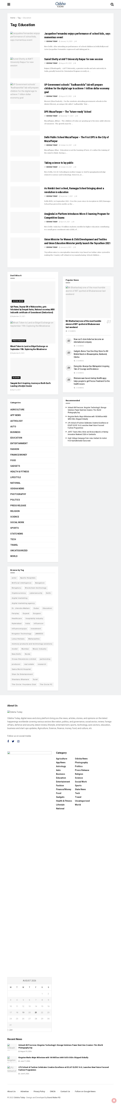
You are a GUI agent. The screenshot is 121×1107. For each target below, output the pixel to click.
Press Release (19, 341)
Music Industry (39, 649)
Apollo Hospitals (27, 578)
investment (36, 629)
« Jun (10, 1030)
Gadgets (15, 466)
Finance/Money (18, 455)
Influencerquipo (19, 629)
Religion (15, 511)
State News (16, 534)
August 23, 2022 (66, 96)
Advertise (25, 1091)
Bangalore (40, 583)
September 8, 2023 (18, 353)
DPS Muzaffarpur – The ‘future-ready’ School (67, 111)
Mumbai (25, 649)
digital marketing (19, 598)
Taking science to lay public (58, 162)
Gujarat (26, 613)
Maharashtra (34, 639)
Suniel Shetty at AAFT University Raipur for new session (73, 59)
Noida (27, 654)
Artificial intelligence (21, 583)
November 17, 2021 (67, 116)
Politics (15, 500)
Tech (13, 539)
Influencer (39, 623)
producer (16, 664)
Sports (14, 528)
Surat (35, 679)
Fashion (16, 377)
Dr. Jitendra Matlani (21, 608)
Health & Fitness (19, 471)
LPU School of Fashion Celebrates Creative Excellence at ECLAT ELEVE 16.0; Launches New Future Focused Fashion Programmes (88, 425)
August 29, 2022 (66, 63)
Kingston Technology (21, 634)
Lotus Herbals (18, 639)
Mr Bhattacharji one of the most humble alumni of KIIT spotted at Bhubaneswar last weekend (83, 324)
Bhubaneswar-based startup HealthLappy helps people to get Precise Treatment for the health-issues (92, 381)
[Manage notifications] (114, 1100)
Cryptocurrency (19, 593)
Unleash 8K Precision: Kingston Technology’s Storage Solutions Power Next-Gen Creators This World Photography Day (87, 410)
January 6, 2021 (66, 247)
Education (27, 18)
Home (12, 18)
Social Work (18, 301)
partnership (45, 659)
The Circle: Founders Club (24, 684)
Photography (18, 494)
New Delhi (16, 654)
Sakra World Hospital (21, 669)
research (42, 664)
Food (13, 460)
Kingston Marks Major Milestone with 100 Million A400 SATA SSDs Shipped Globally (53, 1057)
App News (15, 415)
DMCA (52, 1091)
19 (23, 1012)
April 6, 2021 (16, 390)
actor (14, 578)
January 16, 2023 (66, 41)
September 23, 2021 (18, 316)
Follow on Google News (85, 1091)
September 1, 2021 (66, 196)
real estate (29, 664)
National (15, 483)
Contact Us (65, 1091)
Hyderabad (17, 623)
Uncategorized (19, 550)
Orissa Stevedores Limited (24, 659)
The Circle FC (46, 684)
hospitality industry (34, 618)
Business (15, 432)
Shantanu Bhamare (20, 679)
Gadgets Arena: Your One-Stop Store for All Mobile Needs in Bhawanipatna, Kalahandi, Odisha (91, 354)
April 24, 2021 (65, 222)
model (15, 649)
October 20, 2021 (66, 167)
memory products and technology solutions (32, 644)
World (14, 556)
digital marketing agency (23, 603)
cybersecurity (36, 593)
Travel (14, 545)
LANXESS (39, 634)
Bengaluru (16, 588)
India (27, 623)
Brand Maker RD (53, 1098)
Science (14, 517)
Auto (13, 426)
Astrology (16, 421)
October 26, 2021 (66, 145)
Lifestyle (15, 477)
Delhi (48, 593)
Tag (19, 18)
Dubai (36, 608)
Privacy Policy (39, 1091)
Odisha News (17, 488)
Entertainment (19, 443)
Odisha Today (51, 41)
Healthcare (17, 618)
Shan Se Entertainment (22, 674)
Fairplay (15, 613)
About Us (11, 1091)
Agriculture (17, 409)
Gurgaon (37, 613)
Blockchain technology (35, 588)
